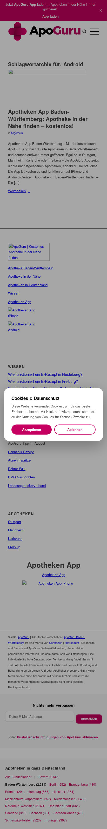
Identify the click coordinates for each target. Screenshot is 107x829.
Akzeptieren (31, 429)
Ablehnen (75, 429)
